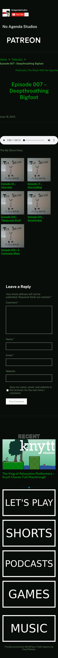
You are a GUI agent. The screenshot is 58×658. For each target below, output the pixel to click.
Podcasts (17, 59)
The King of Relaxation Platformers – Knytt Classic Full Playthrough (28, 475)
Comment (12, 302)
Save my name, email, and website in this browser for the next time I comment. (31, 390)
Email (10, 355)
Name (10, 339)
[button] (20, 487)
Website (10, 371)
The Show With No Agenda (42, 70)
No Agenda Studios (19, 26)
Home (3, 59)
